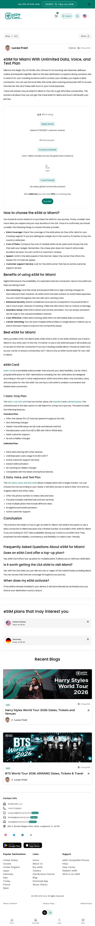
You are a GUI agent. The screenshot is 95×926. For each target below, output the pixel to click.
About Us (38, 863)
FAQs (65, 863)
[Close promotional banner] (89, 4)
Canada (7, 863)
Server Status (40, 884)
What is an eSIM (71, 874)
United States (10, 860)
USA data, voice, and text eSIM (22, 482)
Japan (6, 870)
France (6, 884)
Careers (37, 870)
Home (36, 860)
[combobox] (86, 16)
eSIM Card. (42, 896)
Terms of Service (10, 903)
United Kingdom (11, 867)
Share (83, 36)
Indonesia (8, 874)
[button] (67, 16)
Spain (6, 888)
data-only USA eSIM (17, 401)
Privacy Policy (48, 903)
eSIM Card (8, 370)
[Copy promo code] (56, 4)
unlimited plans (74, 401)
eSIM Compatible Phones (75, 860)
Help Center (68, 867)
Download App (40, 881)
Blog (8, 36)
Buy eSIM (47, 201)
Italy (5, 877)
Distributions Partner (44, 874)
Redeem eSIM (69, 870)
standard (57, 401)
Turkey (6, 881)
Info (16, 36)
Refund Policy (86, 903)
